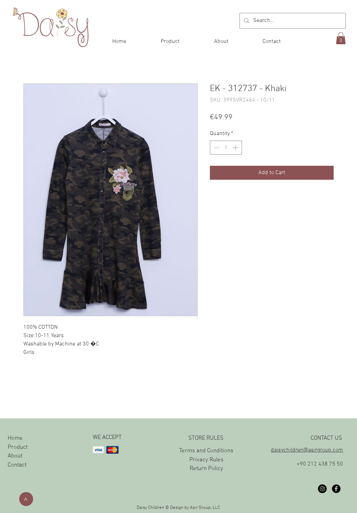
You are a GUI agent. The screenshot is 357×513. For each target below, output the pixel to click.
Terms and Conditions (206, 450)
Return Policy (206, 468)
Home (15, 438)
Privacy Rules (206, 459)
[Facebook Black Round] (336, 488)
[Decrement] (216, 147)
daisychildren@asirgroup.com (307, 450)
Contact (17, 465)
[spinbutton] (226, 147)
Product (18, 447)
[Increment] (236, 147)
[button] (341, 38)
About (15, 456)
